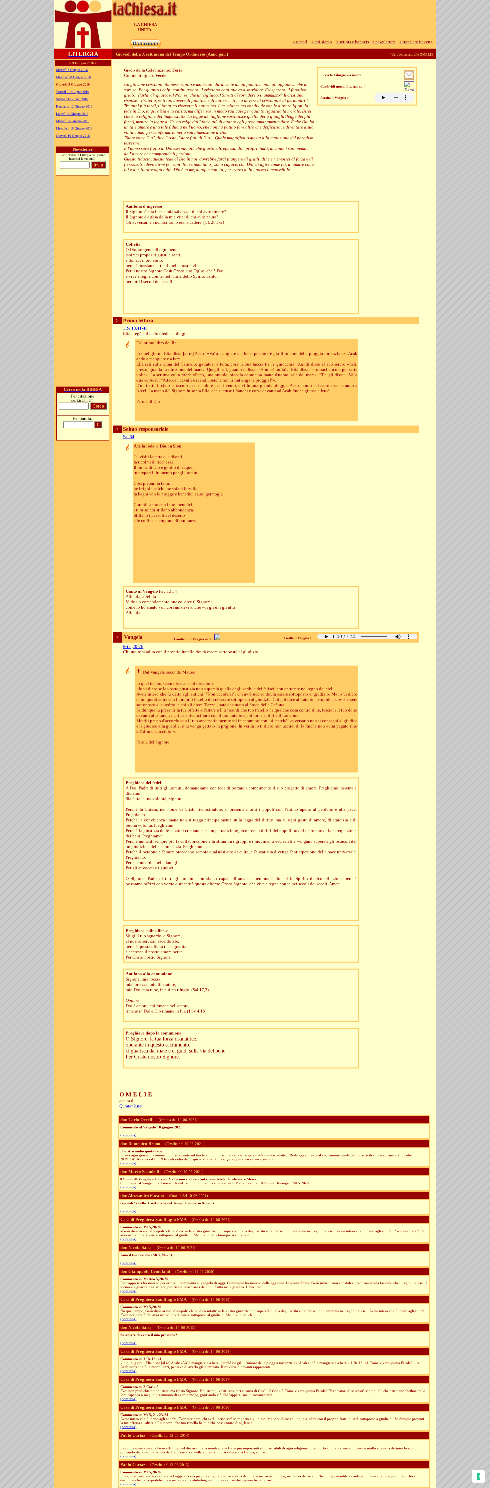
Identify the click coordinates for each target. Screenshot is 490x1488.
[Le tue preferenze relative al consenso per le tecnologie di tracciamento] (478, 1476)
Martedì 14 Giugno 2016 (72, 121)
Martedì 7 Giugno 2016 (72, 70)
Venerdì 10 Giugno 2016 (72, 92)
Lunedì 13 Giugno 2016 (72, 114)
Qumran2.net (131, 1105)
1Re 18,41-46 (135, 328)
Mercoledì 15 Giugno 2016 (74, 128)
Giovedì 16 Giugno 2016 (73, 136)
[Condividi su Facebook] (409, 89)
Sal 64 (128, 436)
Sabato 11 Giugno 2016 (72, 99)
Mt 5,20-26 (133, 646)
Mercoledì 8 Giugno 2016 (73, 77)
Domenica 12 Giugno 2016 (74, 106)
